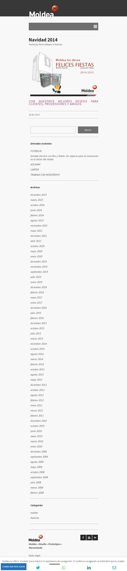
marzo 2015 (36, 338)
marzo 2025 (36, 199)
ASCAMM (35, 164)
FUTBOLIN (36, 151)
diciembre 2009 (38, 451)
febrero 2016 (37, 318)
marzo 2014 (36, 359)
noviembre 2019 (38, 266)
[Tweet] (38, 567)
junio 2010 (36, 431)
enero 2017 (36, 302)
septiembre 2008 (39, 477)
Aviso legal (34, 555)
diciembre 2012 (38, 384)
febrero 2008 (37, 492)
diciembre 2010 (38, 420)
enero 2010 (36, 446)
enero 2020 (36, 256)
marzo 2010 (36, 441)
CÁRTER (34, 169)
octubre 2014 (37, 348)
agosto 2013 (36, 374)
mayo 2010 (36, 436)
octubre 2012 (37, 390)
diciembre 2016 (38, 307)
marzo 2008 (36, 487)
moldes (34, 512)
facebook (83, 537)
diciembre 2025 (38, 194)
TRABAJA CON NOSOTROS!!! (45, 174)
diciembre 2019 (38, 261)
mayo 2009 (36, 467)
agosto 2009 (36, 461)
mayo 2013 (36, 379)
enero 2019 (36, 282)
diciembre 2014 (38, 343)
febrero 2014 (37, 364)
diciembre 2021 (38, 235)
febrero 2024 (37, 215)
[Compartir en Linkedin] (89, 567)
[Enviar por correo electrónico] (114, 567)
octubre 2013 (37, 369)
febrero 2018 (37, 292)
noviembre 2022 (38, 225)
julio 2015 (35, 333)
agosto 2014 (36, 354)
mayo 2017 (36, 297)
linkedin (95, 537)
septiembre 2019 (39, 271)
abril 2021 (35, 241)
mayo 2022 (36, 230)
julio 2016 (35, 312)
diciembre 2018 (38, 287)
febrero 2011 (37, 415)
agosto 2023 (36, 220)
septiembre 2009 (39, 456)
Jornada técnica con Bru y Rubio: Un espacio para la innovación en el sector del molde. (64, 157)
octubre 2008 (37, 472)
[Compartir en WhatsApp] (63, 567)
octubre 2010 (37, 426)
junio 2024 (36, 210)
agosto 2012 (36, 395)
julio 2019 (35, 277)
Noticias (58, 44)
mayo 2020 (36, 251)
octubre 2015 (37, 328)
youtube (89, 537)
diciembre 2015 (38, 323)
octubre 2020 (37, 246)
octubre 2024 (37, 205)
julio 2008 (35, 482)
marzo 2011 (36, 410)
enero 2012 (36, 405)
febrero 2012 (37, 400)
